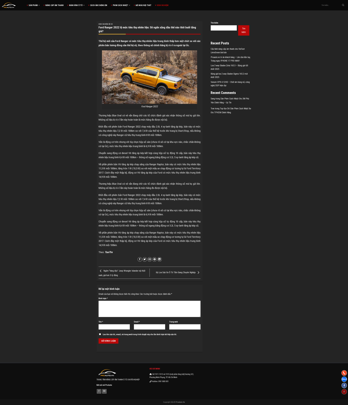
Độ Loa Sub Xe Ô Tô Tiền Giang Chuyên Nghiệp (176, 272)
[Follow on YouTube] (104, 391)
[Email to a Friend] (149, 259)
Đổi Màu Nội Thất (143, 5)
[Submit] (343, 5)
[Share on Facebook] (140, 259)
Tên (101, 322)
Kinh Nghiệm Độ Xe (106, 24)
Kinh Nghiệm (163, 5)
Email (137, 322)
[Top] (344, 391)
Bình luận (103, 298)
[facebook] (344, 385)
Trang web (173, 322)
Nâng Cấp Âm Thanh (54, 5)
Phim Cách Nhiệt (120, 5)
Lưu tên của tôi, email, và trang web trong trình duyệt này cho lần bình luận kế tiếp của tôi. (140, 334)
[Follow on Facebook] (99, 391)
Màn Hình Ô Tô (76, 5)
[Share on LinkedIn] (159, 259)
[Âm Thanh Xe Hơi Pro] (12, 5)
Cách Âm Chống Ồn (98, 5)
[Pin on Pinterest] (154, 259)
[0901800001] (344, 373)
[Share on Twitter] (144, 259)
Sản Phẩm (33, 5)
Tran (212, 108)
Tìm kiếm (214, 23)
